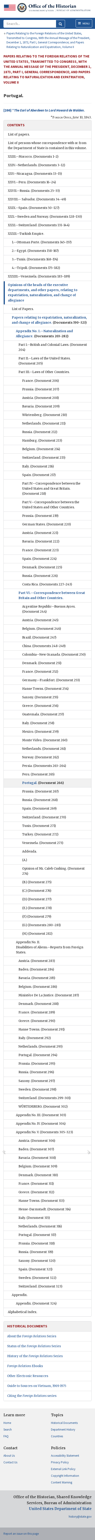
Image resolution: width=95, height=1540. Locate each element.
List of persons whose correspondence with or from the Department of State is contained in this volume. (47, 145)
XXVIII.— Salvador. (37, 199)
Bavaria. (40, 406)
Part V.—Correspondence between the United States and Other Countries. (50, 504)
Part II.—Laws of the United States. (44, 360)
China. (43, 646)
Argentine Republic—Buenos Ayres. (48, 609)
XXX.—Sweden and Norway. (45, 217)
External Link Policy (63, 1469)
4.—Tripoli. (36, 268)
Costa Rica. (47, 584)
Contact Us (10, 1462)
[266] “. (44, 110)
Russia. (39, 432)
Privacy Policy (60, 1462)
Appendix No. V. (44, 1132)
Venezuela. (42, 843)
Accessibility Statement (65, 1456)
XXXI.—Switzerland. (38, 225)
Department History (63, 1430)
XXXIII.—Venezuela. (39, 276)
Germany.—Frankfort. (51, 680)
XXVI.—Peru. (32, 182)
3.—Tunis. (35, 259)
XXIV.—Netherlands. (36, 165)
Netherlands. (43, 423)
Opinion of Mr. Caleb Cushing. (53, 871)
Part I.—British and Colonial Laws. (52, 347)
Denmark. (42, 567)
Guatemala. (43, 714)
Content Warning (61, 1482)
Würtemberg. (44, 415)
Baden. (36, 969)
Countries (57, 1436)
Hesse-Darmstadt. (44, 1209)
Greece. (40, 706)
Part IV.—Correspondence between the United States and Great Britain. (51, 489)
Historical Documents (64, 1423)
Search (7, 1430)
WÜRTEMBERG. (43, 1107)
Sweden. (37, 1089)
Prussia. (40, 389)
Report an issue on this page (21, 1534)
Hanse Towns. (45, 689)
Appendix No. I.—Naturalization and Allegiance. (44, 333)
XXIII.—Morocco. (33, 157)
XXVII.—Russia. (34, 191)
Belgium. (41, 449)
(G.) (41, 925)
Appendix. (19, 1295)
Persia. (44, 766)
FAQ (6, 1436)
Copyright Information (65, 1476)
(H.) (37, 934)
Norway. (40, 757)
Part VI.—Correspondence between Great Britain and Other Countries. (51, 595)
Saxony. (40, 697)
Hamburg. (42, 441)
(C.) (36, 891)
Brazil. (39, 637)
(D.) (36, 899)
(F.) (36, 917)
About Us (9, 1456)
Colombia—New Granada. (54, 655)
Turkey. (40, 834)
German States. (46, 524)
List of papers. (19, 134)
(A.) (24, 860)
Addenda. (29, 851)
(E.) (37, 908)
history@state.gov (80, 1517)
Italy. (38, 466)
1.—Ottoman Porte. (41, 242)
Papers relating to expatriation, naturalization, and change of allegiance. (49, 320)
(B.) (36, 882)
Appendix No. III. (41, 1115)
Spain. (39, 475)
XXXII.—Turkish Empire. (26, 234)
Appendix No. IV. (40, 1124)
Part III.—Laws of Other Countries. (44, 372)
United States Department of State (60, 1509)
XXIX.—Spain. (33, 208)
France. (40, 381)
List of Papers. (23, 309)
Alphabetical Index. (22, 1312)
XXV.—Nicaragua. (35, 174)
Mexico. (40, 732)
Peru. (38, 774)
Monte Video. (44, 740)
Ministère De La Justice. (48, 995)
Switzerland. (43, 458)
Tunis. (39, 826)
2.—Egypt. (35, 251)
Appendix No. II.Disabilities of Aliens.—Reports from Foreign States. (49, 947)
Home (7, 1423)
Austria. (40, 398)
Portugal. (43, 783)
